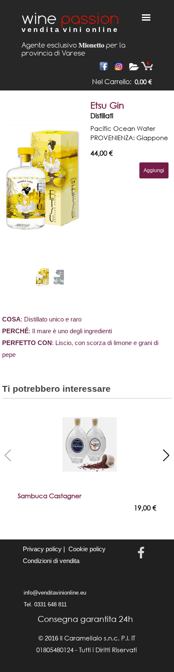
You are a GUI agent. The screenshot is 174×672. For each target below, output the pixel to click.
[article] (87, 193)
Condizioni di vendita (51, 561)
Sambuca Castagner (50, 495)
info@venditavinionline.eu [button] (55, 593)
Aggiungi (154, 170)
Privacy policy (42, 549)
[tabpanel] (108, 82)
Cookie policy (87, 549)
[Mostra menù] (146, 17)
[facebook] (141, 552)
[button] (66, 179)
